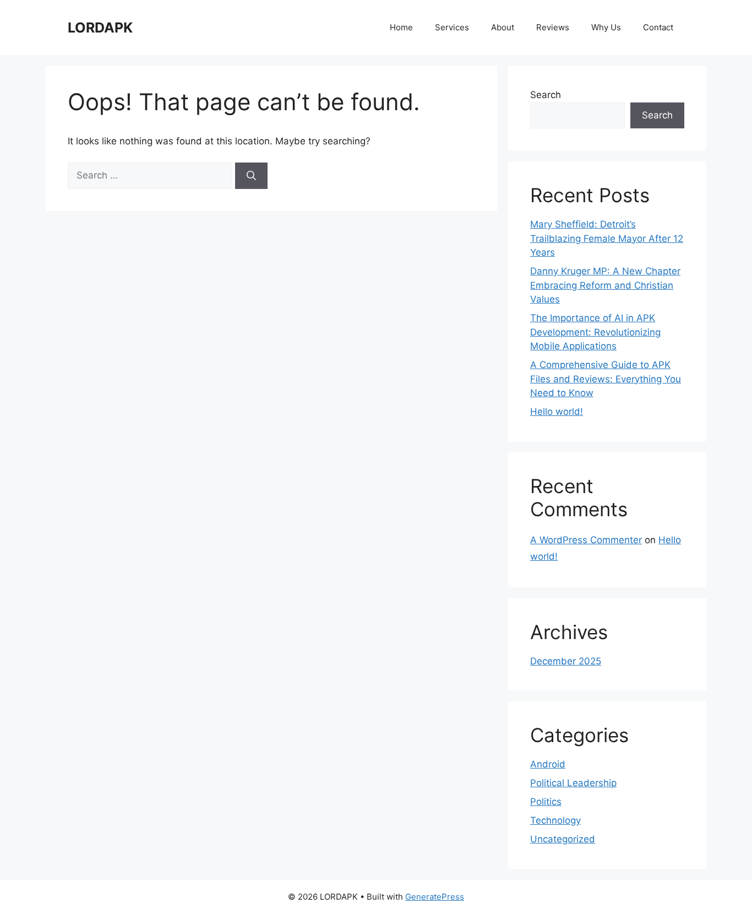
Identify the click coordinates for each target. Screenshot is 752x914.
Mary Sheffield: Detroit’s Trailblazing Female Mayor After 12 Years (606, 238)
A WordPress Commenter (586, 539)
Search (545, 94)
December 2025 (565, 661)
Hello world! (556, 411)
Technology (555, 820)
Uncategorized (562, 839)
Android (547, 764)
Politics (546, 801)
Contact (658, 27)
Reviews (552, 27)
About (502, 27)
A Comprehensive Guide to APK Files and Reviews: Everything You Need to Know (605, 378)
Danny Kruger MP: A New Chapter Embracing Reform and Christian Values (605, 285)
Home (401, 27)
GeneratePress (434, 896)
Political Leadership (573, 782)
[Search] (251, 176)
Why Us (606, 27)
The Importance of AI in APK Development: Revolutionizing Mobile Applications (595, 331)
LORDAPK (100, 27)
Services (452, 27)
